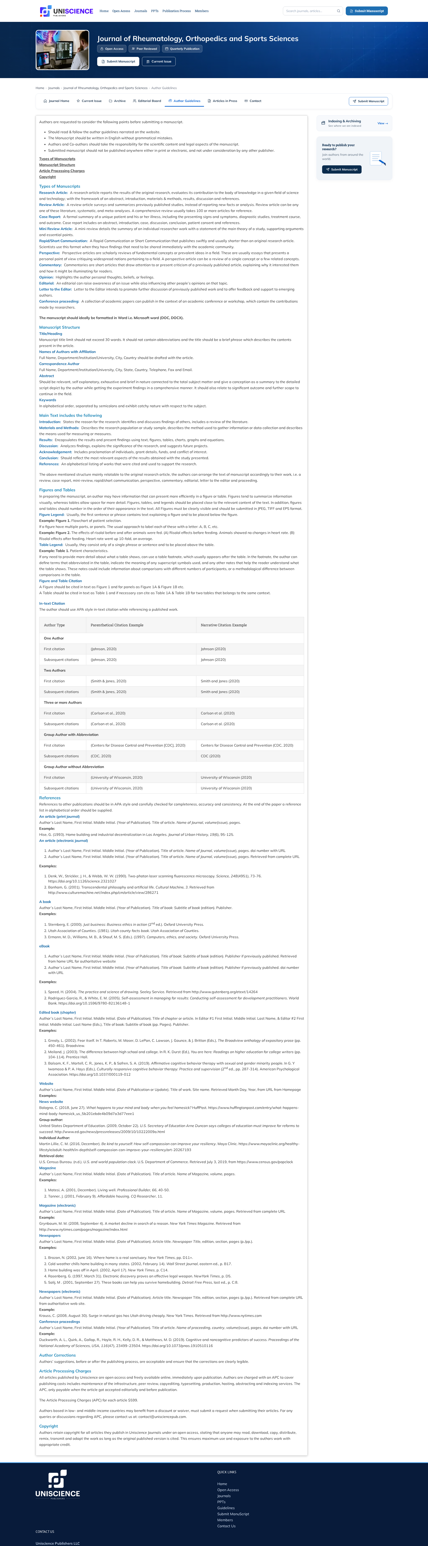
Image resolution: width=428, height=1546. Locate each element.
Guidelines (226, 1508)
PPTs (221, 1502)
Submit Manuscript (369, 11)
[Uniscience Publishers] (66, 8)
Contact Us (226, 1526)
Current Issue (161, 61)
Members (225, 1520)
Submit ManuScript (233, 1514)
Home (222, 1484)
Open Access (228, 1490)
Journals (224, 1496)
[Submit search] (338, 11)
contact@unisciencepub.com (162, 1416)
